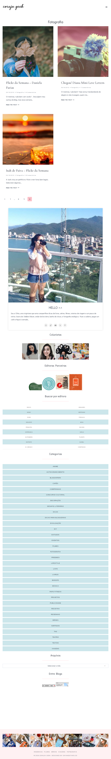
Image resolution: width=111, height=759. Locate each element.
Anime (55, 466)
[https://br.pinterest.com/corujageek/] (65, 325)
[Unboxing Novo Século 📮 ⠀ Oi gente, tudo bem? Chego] (101, 740)
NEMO (29, 412)
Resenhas (55, 614)
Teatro (55, 637)
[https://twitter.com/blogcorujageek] (60, 325)
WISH (81, 422)
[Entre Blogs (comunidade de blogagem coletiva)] (62, 684)
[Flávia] (30, 351)
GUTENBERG (29, 437)
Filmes (56, 546)
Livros (55, 574)
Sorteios (55, 626)
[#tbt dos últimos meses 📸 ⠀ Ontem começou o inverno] (75, 740)
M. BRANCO (28, 447)
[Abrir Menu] (106, 7)
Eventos (55, 540)
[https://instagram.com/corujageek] (46, 325)
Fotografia (20, 92)
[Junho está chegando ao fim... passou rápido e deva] (62, 740)
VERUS (82, 432)
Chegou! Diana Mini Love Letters (82, 83)
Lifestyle (55, 563)
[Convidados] (81, 351)
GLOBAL (82, 442)
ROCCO (29, 407)
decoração (55, 500)
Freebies (55, 557)
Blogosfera (55, 478)
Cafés (55, 483)
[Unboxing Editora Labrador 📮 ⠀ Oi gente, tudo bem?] (22, 740)
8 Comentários (31, 175)
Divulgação (55, 523)
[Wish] (48, 383)
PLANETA (81, 437)
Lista (55, 569)
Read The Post (12, 105)
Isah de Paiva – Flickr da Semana (27, 171)
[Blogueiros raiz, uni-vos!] (48, 686)
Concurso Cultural (55, 495)
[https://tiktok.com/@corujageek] (51, 325)
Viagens (55, 648)
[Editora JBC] (62, 382)
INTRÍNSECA (29, 432)
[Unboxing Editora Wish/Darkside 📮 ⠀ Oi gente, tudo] (9, 740)
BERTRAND (82, 412)
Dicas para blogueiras (55, 517)
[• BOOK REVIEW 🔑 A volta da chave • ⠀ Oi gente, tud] (88, 740)
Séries (55, 620)
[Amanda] (47, 351)
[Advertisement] (55, 704)
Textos (55, 643)
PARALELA (82, 417)
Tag (55, 631)
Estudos (55, 535)
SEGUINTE (29, 422)
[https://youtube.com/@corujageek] (55, 325)
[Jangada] (75, 382)
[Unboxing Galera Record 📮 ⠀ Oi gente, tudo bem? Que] (49, 740)
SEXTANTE (29, 442)
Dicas (55, 512)
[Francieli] (64, 351)
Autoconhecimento (55, 472)
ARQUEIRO (82, 407)
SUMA (29, 417)
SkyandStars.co (70, 755)
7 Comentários (86, 87)
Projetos (55, 597)
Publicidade (55, 603)
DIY (55, 529)
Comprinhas (55, 489)
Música (55, 586)
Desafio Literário (55, 506)
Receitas (55, 608)
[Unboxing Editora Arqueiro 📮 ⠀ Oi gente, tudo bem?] (35, 740)
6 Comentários (31, 92)
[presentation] (28, 51)
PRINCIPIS (29, 427)
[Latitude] (35, 386)
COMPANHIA (82, 447)
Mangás (55, 580)
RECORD (81, 427)
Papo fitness (55, 591)
